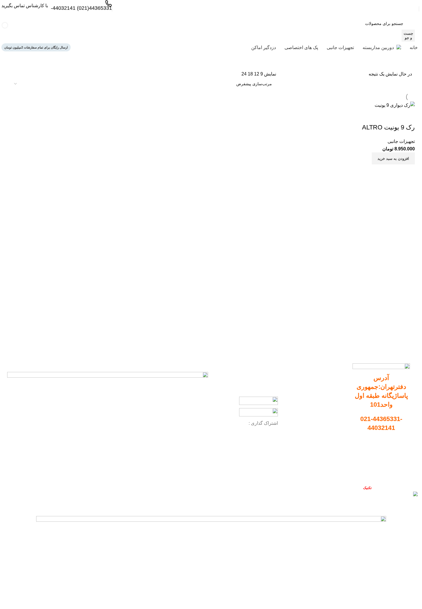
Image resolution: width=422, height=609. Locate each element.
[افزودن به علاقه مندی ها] (407, 116)
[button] (393, 158)
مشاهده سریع (393, 171)
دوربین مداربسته (331, 388)
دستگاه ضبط (334, 398)
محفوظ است (356, 488)
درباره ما (402, 463)
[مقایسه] (407, 171)
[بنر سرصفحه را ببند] (415, 506)
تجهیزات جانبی (333, 408)
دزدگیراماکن (334, 428)
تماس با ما (401, 473)
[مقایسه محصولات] (109, 29)
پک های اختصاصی (330, 418)
